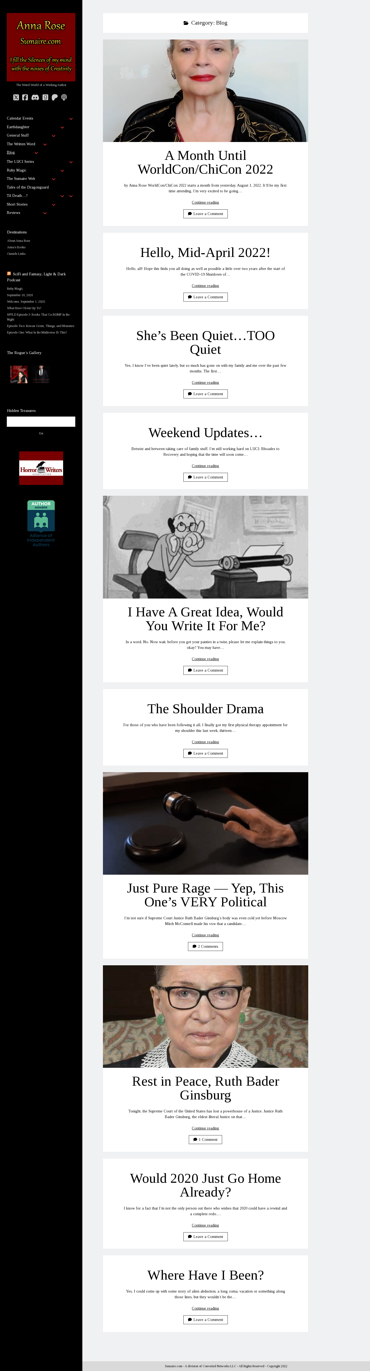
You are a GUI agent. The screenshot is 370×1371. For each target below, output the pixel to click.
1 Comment (208, 1140)
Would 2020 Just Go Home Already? (205, 1185)
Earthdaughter (18, 127)
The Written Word (21, 144)
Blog (11, 152)
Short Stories (17, 204)
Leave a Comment (208, 214)
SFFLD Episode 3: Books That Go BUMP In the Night (38, 317)
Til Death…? (17, 196)
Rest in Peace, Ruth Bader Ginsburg (206, 1016)
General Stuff (18, 135)
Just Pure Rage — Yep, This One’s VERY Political (206, 823)
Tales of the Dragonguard (28, 187)
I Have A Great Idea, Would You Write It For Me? (206, 547)
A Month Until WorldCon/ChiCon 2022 (206, 90)
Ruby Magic (16, 170)
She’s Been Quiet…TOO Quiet (205, 342)
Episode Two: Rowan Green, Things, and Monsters (40, 326)
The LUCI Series (20, 162)
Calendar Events (20, 118)
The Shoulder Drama (205, 708)
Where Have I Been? (205, 1275)
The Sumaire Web (21, 179)
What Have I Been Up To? (24, 308)
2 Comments (208, 946)
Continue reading (205, 202)
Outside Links (16, 254)
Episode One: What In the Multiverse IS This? (37, 332)
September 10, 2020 (20, 295)
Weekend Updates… (205, 432)
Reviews (13, 213)
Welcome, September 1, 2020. (26, 301)
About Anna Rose (18, 241)
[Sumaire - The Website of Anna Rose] (41, 79)
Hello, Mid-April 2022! (205, 252)
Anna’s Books (16, 247)
